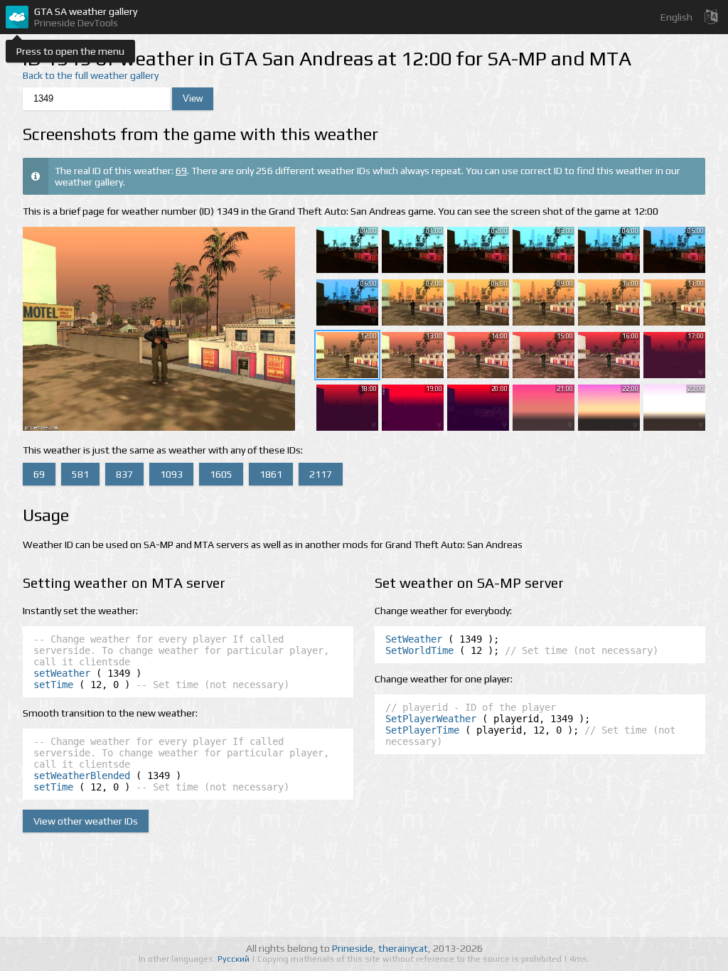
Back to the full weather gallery (91, 75)
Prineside (352, 948)
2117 (320, 474)
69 (181, 170)
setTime (53, 684)
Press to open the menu (70, 51)
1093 (171, 474)
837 (124, 474)
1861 (270, 474)
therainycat (403, 948)
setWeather (61, 673)
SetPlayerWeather (430, 718)
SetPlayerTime (422, 730)
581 (80, 474)
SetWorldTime (419, 650)
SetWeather (413, 639)
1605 (221, 474)
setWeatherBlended (81, 775)
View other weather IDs (85, 821)
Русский (235, 959)
